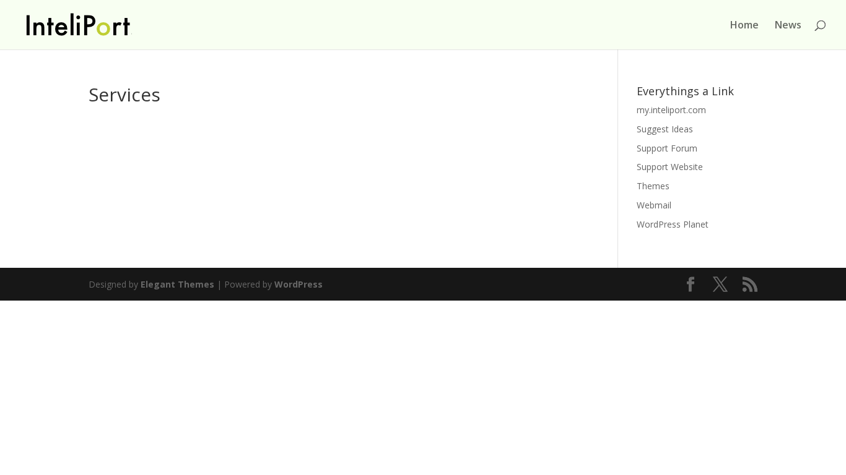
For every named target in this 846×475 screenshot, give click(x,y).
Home (744, 26)
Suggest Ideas (665, 129)
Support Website (670, 167)
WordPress (298, 284)
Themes (653, 186)
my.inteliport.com (671, 110)
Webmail (654, 205)
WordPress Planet (673, 224)
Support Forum (667, 148)
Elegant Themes (177, 284)
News (788, 26)
